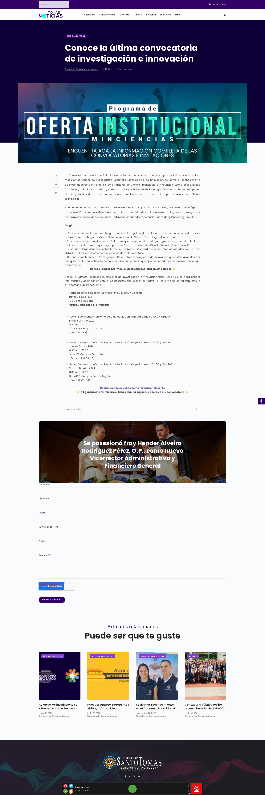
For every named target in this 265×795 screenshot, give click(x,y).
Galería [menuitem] (138, 14)
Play (132, 789)
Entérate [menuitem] (124, 14)
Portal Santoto (219, 4)
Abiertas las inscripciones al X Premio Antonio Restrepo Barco (58, 706)
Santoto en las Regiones (152, 656)
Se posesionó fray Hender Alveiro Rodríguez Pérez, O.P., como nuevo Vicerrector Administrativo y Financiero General (132, 454)
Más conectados (76, 36)
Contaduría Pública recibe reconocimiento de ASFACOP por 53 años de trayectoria (205, 706)
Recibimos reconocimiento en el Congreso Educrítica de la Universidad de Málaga (156, 706)
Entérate (193, 656)
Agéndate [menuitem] (89, 14)
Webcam (196, 788)
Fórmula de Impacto (52, 656)
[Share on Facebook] (56, 176)
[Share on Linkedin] (56, 193)
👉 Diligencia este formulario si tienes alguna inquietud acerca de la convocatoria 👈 (132, 392)
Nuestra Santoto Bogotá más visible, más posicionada (108, 706)
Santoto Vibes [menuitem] (107, 14)
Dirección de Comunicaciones (81, 69)
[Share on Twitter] (56, 184)
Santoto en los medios (103, 656)
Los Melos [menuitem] (165, 14)
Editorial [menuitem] (151, 14)
